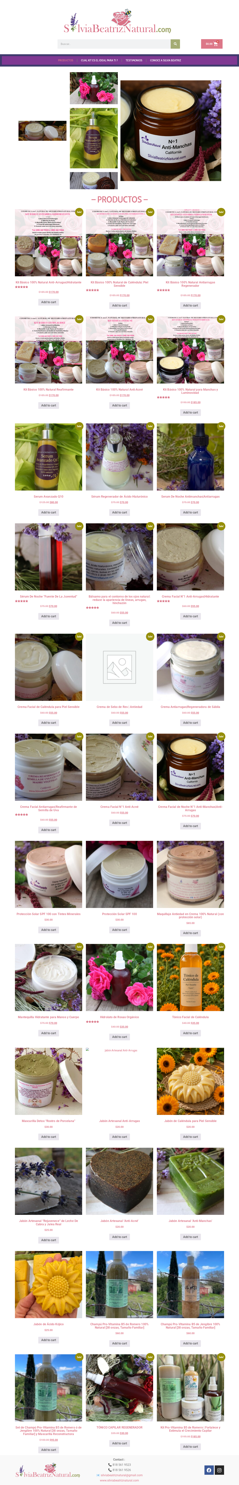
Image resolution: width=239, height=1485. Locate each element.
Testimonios (134, 60)
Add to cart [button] (48, 302)
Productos (65, 60)
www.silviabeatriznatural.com (119, 1480)
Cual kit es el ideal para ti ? (99, 60)
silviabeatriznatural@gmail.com (122, 1475)
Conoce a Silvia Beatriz (165, 60)
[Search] (175, 44)
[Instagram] (219, 1470)
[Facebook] (209, 1470)
